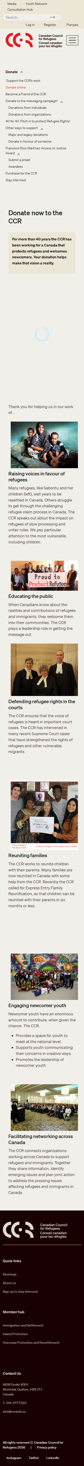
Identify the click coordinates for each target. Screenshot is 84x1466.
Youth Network (36, 4)
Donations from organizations (29, 114)
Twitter (34, 1458)
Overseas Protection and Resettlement (31, 1342)
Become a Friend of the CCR (26, 94)
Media (11, 4)
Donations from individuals (27, 108)
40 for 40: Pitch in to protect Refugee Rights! (38, 121)
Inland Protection (15, 1334)
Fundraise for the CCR (21, 173)
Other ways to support (22, 128)
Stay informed (16, 180)
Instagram (14, 1458)
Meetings (10, 1274)
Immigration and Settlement (23, 1325)
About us (9, 1283)
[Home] (34, 40)
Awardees (15, 166)
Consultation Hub (20, 9)
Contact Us (12, 1373)
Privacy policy (46, 1447)
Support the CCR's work (23, 80)
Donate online (16, 87)
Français (72, 25)
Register (50, 25)
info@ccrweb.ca (14, 1411)
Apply (54, 18)
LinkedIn (52, 1458)
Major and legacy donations (28, 135)
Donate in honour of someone (30, 141)
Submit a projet (19, 160)
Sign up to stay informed (20, 1291)
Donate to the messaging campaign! (32, 101)
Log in (30, 25)
